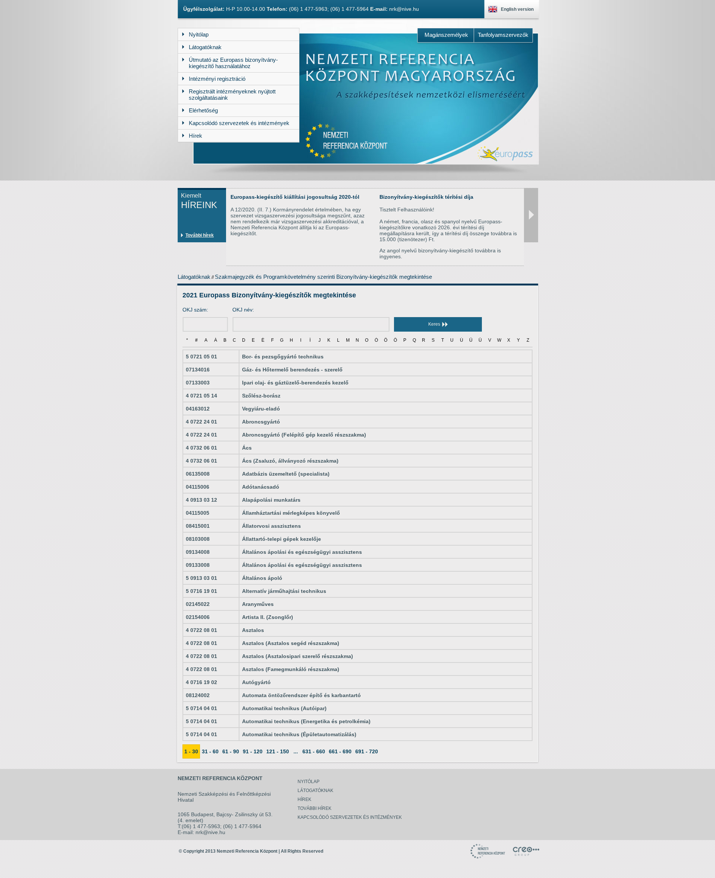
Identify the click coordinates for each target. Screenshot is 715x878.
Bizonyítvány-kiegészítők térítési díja (426, 197)
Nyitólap (309, 781)
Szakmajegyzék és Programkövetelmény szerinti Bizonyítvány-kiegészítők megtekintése (323, 277)
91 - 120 (253, 751)
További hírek (199, 235)
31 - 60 (210, 751)
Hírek (304, 799)
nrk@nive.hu (404, 9)
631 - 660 (313, 751)
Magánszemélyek (446, 35)
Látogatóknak (194, 277)
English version (517, 9)
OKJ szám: (195, 310)
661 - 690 (340, 751)
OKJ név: (243, 310)
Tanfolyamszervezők (503, 35)
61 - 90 (230, 751)
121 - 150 (277, 751)
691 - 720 (366, 751)
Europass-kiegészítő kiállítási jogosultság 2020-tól (295, 197)
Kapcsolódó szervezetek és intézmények (350, 817)
